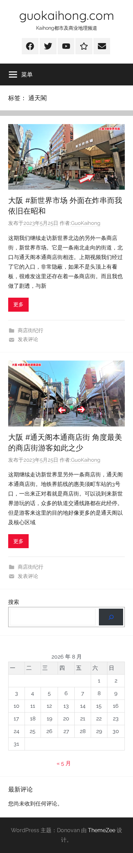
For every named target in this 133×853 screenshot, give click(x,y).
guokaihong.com (66, 15)
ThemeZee (101, 830)
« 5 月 (64, 763)
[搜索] (111, 617)
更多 (18, 304)
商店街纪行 (30, 330)
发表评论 (28, 339)
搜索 (13, 602)
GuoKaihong (85, 223)
